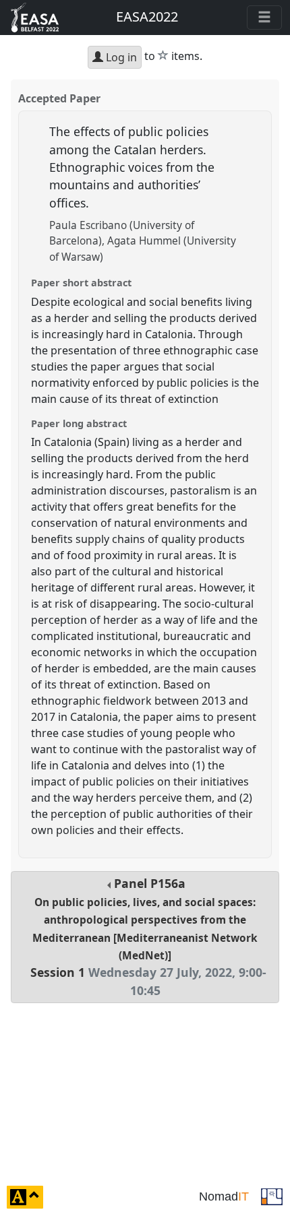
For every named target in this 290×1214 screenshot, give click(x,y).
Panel (148, 936)
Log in (120, 57)
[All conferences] (272, 1195)
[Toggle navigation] (264, 17)
